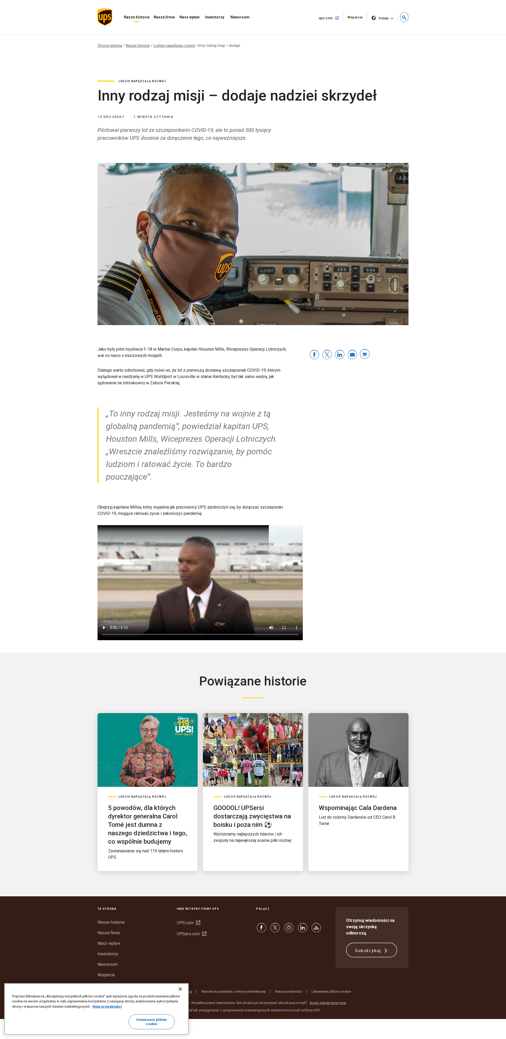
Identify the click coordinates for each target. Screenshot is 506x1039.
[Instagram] (289, 930)
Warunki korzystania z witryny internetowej (233, 991)
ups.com (331, 18)
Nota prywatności (288, 991)
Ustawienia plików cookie (331, 991)
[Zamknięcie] (180, 989)
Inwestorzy (214, 17)
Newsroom (240, 17)
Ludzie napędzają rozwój (174, 45)
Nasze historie (136, 17)
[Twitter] (275, 930)
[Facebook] (261, 930)
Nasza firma (164, 17)
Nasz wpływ (189, 17)
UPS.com (188, 922)
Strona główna (110, 45)
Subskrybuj (369, 950)
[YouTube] (316, 930)
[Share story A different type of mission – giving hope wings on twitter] (327, 355)
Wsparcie (357, 18)
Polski (383, 18)
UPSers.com (191, 933)
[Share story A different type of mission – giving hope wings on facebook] (314, 355)
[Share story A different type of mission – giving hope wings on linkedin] (339, 355)
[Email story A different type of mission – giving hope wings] (352, 355)
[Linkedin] (302, 930)
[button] (404, 17)
